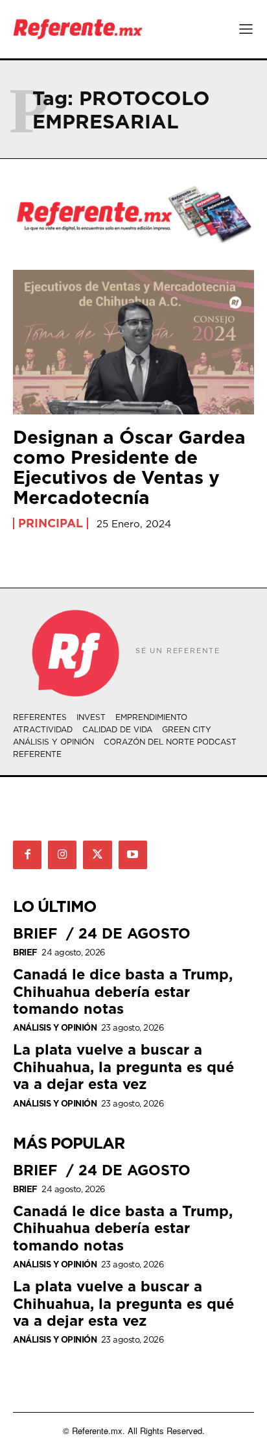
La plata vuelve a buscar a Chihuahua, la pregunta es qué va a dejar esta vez (123, 1066)
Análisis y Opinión (55, 1027)
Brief (25, 952)
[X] (97, 855)
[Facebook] (27, 855)
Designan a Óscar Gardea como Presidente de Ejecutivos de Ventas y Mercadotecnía (129, 466)
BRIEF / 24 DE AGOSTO (102, 933)
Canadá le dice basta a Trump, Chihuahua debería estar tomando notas (123, 991)
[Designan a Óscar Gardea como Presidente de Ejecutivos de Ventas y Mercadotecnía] (133, 342)
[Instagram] (62, 855)
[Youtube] (133, 855)
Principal (50, 523)
